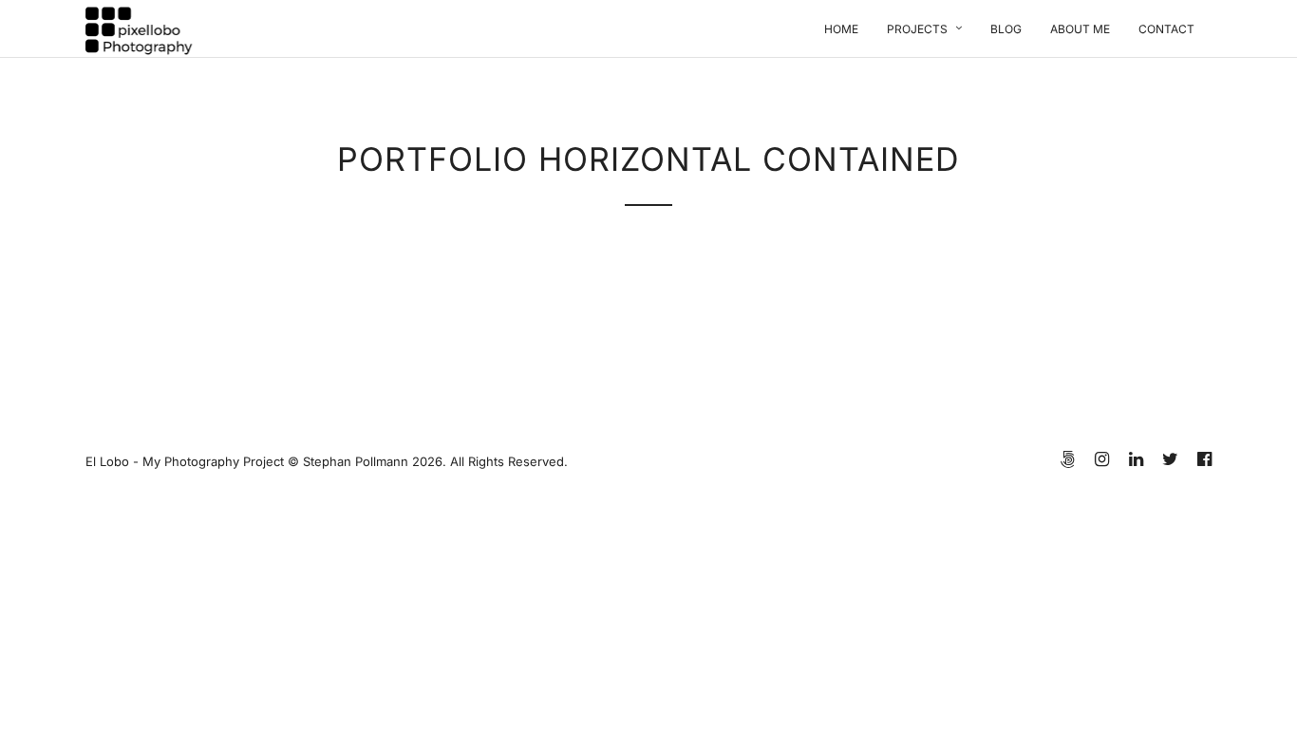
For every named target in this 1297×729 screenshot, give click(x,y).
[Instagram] (1101, 459)
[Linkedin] (1135, 459)
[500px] (1067, 459)
